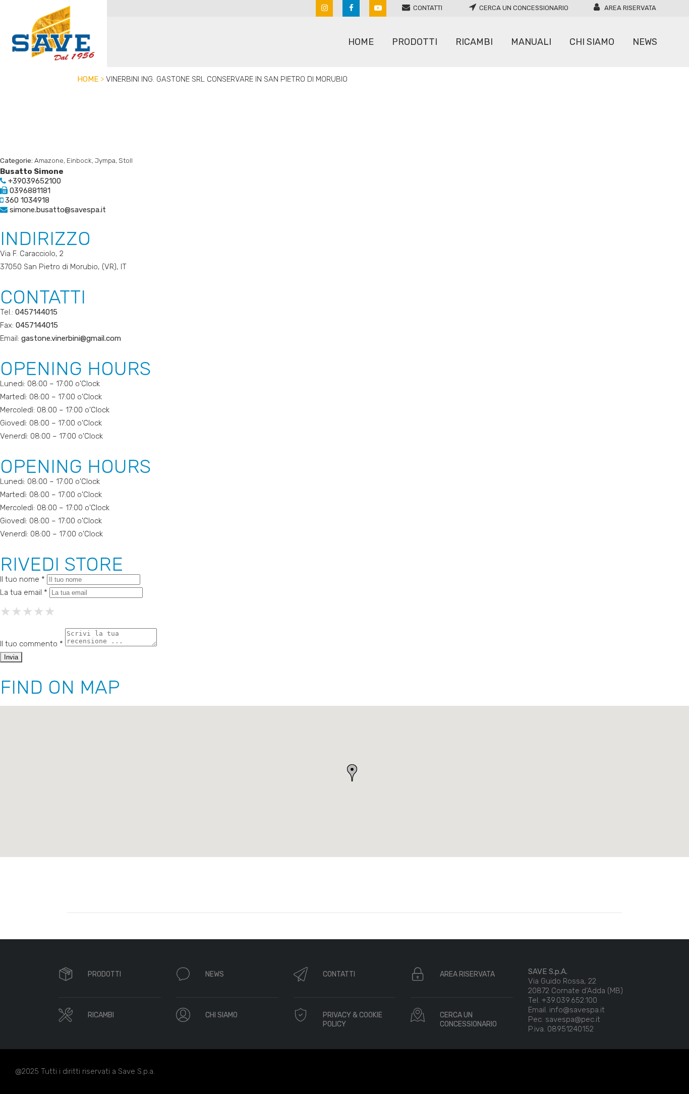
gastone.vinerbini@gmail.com (71, 338)
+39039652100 (33, 181)
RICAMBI (101, 1015)
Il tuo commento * (31, 643)
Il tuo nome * (22, 579)
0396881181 (29, 190)
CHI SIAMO (221, 1015)
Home (87, 79)
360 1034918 (26, 200)
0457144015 (36, 312)
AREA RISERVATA (467, 974)
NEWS (214, 974)
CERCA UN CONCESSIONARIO (468, 1019)
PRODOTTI (104, 974)
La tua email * (23, 592)
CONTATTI (339, 974)
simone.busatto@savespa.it (57, 209)
